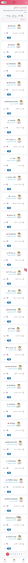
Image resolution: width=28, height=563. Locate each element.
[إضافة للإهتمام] (5, 38)
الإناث (7, 16)
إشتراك (4, 561)
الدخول (23, 561)
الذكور (13, 16)
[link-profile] (14, 27)
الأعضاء (14, 561)
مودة (14, 2)
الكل (19, 16)
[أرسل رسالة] (9, 38)
